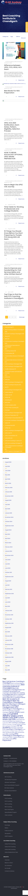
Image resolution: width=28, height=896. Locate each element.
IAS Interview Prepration (11, 779)
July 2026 (7, 466)
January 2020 (8, 610)
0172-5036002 (12, 761)
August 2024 (8, 530)
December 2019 (9, 615)
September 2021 (9, 576)
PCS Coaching (8, 798)
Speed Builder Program (11, 812)
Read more (21, 80)
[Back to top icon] (14, 883)
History (6, 828)
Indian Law (7, 395)
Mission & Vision (9, 862)
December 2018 (9, 644)
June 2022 (7, 568)
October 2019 (8, 619)
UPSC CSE (7, 433)
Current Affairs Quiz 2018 (13, 717)
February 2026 (8, 487)
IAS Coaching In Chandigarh (12, 390)
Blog (6, 336)
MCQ (6, 402)
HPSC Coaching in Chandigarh (12, 382)
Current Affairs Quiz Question (13, 721)
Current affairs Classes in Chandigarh (14, 356)
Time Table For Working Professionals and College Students (14, 209)
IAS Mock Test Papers (10, 782)
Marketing (7, 400)
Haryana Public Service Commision (14, 360)
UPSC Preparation (10, 739)
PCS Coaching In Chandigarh (12, 412)
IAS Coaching (22, 724)
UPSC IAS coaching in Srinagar (12, 443)
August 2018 (8, 661)
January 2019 (8, 640)
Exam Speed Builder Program (12, 785)
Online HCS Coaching (10, 846)
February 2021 (8, 589)
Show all (23, 38)
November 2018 (9, 648)
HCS (4, 724)
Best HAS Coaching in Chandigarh (11, 689)
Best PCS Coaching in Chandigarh (14, 704)
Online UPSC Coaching (11, 407)
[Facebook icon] (11, 890)
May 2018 (7, 670)
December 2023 (9, 555)
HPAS (6, 377)
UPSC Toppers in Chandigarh (12, 451)
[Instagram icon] (18, 890)
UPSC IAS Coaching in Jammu (12, 440)
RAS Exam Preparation (10, 415)
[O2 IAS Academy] (11, 2)
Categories (5, 36)
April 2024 (7, 538)
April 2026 (7, 479)
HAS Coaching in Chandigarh (12, 364)
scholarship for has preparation (13, 418)
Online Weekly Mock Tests (11, 852)
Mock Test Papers (9, 809)
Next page (21, 317)
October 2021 (8, 572)
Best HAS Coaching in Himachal (14, 690)
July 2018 (7, 665)
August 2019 (8, 627)
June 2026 (7, 470)
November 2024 (9, 517)
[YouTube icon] (14, 890)
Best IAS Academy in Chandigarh (11, 700)
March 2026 (8, 483)
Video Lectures (8, 815)
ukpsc (6, 423)
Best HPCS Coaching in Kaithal (16, 697)
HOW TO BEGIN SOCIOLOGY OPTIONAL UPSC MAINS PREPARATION (13, 155)
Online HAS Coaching (10, 849)
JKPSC (6, 397)
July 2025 (7, 504)
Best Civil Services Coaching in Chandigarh (13, 682)
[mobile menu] (26, 2)
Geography (8, 833)
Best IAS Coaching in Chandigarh (13, 333)
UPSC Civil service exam (9, 732)
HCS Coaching (8, 801)
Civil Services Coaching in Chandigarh (14, 341)
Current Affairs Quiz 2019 (13, 718)
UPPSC (6, 428)
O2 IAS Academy (9, 405)
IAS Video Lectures (9, 788)
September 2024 (9, 525)
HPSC (6, 379)
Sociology (7, 825)
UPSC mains (9, 739)
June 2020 (7, 602)
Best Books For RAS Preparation (12, 92)
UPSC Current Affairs (10, 435)
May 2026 (7, 475)
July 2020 (7, 598)
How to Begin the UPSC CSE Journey (13, 186)
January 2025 (8, 513)
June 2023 (7, 559)
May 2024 (7, 534)
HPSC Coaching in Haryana (12, 384)
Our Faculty (7, 868)
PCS (6, 410)
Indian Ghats (8, 392)
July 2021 (7, 585)
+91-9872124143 (13, 758)
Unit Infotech (14, 888)
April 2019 (7, 631)
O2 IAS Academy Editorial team (13, 61)
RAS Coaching (8, 806)
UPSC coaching (10, 734)
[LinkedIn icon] (16, 890)
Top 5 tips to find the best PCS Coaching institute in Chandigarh (13, 296)
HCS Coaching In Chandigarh (12, 366)
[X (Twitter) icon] (13, 890)
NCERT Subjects (9, 836)
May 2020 (7, 606)
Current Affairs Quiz (10, 714)
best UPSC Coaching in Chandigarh (12, 708)
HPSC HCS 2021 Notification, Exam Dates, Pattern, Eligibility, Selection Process (12, 127)
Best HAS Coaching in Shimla (11, 692)
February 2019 (8, 636)
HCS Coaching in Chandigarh (11, 724)
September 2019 (9, 623)
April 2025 (7, 508)
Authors (18, 36)
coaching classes (9, 351)
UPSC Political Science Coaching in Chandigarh (14, 446)
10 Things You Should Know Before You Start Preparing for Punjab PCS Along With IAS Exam (13, 235)
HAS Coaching (8, 804)
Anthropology (8, 327)
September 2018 (9, 657)
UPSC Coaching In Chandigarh (12, 735)
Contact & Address (9, 871)
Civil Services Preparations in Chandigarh (12, 346)
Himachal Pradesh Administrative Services (13, 372)
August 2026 (8, 462)
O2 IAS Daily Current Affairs (17, 727)
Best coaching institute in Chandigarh (14, 686)
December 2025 (9, 496)
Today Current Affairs (19, 731)
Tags (11, 36)
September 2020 (9, 593)
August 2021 (8, 581)
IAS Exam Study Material (10, 790)
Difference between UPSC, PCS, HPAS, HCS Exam (13, 67)
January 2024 (8, 551)
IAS (6, 387)
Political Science (9, 830)
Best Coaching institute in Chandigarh (14, 329)
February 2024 (8, 547)
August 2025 (8, 500)
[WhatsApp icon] (9, 890)
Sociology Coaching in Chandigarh (14, 420)
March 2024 (8, 542)
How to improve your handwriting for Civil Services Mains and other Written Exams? (13, 271)
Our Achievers (8, 865)
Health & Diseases (9, 369)
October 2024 (8, 521)
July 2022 (7, 564)
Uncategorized (9, 425)
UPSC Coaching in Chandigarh (12, 430)
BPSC (6, 339)
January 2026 (8, 492)
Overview (7, 860)
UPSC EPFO (8, 438)
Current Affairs (8, 353)
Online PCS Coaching (10, 844)
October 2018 (8, 653)
